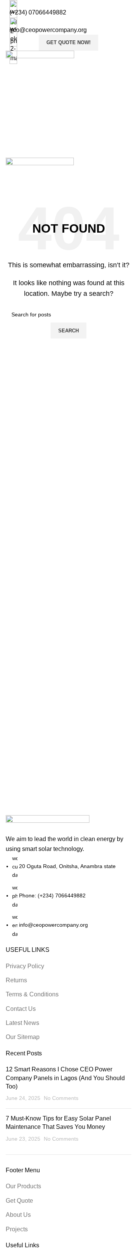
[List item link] (68, 896)
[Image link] (47, 824)
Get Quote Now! (68, 42)
